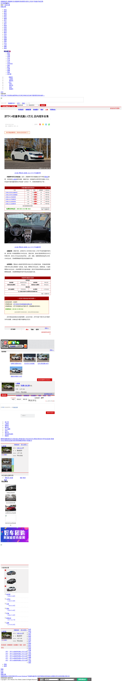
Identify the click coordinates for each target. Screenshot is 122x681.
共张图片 (4, 454)
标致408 (8, 618)
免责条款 (47, 676)
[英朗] (11, 589)
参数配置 (28, 109)
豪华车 (11, 80)
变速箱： (18, 392)
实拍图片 (35, 109)
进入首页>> (24, 444)
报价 (8, 65)
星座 (5, 48)
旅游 (5, 29)
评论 (29, 634)
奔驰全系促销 (11, 492)
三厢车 (11, 79)
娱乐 (5, 13)
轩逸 (7, 613)
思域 (20, 439)
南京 (26, 95)
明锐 (7, 608)
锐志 (36, 439)
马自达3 (3, 440)
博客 (5, 41)
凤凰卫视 (3, 6)
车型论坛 (53, 109)
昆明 (15, 95)
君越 (52, 439)
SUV (10, 82)
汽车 (5, 22)
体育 (5, 15)
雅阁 (2, 439)
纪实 (2, 671)
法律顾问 (53, 676)
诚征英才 (35, 676)
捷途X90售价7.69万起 (16, 377)
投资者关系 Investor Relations (18, 676)
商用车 (24, 1)
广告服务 (29, 676)
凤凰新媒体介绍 (5, 676)
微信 (8, 3)
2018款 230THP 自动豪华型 (11, 192)
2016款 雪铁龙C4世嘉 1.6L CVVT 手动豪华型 (28, 173)
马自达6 (28, 439)
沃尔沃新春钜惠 (10, 502)
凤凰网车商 (18, 1)
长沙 (18, 95)
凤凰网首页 (4, 1)
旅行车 (11, 85)
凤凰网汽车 (11, 1)
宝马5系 (33, 439)
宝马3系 (12, 439)
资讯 (5, 9)
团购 (8, 70)
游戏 (29, 661)
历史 (5, 36)
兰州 (23, 95)
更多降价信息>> (49, 394)
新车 (8, 53)
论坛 (5, 43)
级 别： (15, 450)
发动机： (15, 453)
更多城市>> (41, 95)
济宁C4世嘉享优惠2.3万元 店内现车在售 (20, 651)
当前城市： (37, 398)
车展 (31, 1)
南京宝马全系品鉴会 (10, 524)
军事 (5, 37)
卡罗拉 (44, 439)
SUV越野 (7, 429)
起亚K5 (24, 439)
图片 (8, 67)
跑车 (10, 87)
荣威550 (29, 440)
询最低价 (16, 444)
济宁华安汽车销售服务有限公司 (22, 304)
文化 (5, 34)
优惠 (8, 69)
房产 (5, 23)
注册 (8, 5)
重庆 (34, 95)
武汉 (28, 95)
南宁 (31, 95)
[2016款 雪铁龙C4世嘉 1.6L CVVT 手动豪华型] (29, 168)
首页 (29, 629)
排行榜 (9, 74)
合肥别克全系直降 (10, 513)
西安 (36, 95)
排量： (18, 389)
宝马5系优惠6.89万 (43, 363)
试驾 (8, 56)
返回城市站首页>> (46, 332)
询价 (8, 72)
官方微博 (3, 3)
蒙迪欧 (8, 439)
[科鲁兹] (11, 581)
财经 (5, 11)
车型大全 (10, 63)
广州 (7, 95)
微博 (5, 666)
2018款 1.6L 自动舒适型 (11, 201)
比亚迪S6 (10, 440)
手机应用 (40, 1)
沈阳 (10, 95)
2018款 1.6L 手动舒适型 (11, 197)
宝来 (7, 604)
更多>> (47, 328)
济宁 (18, 103)
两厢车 (11, 77)
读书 (5, 30)
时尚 (5, 16)
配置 (5, 480)
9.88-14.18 (20, 448)
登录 (6, 5)
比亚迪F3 (48, 439)
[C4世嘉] (8, 387)
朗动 (6, 440)
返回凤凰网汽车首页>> (44, 379)
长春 (12, 95)
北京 (2, 92)
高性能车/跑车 (9, 434)
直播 (2, 672)
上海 (4, 95)
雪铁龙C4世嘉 (9, 477)
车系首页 (20, 109)
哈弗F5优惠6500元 (16, 363)
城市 (29, 662)
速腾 (7, 623)
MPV (10, 83)
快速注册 (15, 407)
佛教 (5, 46)
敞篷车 (11, 89)
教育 (5, 32)
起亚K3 (17, 439)
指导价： (15, 448)
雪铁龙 (46, 176)
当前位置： (4, 103)
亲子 (5, 20)
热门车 (7, 422)
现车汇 (28, 1)
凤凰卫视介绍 (66, 676)
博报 (5, 664)
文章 (46, 109)
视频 (5, 39)
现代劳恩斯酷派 (18, 440)
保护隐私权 (41, 676)
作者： (6, 346)
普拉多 (40, 439)
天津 (20, 95)
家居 (5, 25)
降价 (23, 103)
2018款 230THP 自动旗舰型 (11, 194)
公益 (5, 44)
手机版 (35, 1)
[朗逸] (11, 573)
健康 (5, 18)
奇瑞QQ (25, 440)
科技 (5, 27)
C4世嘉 (12, 107)
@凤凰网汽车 (13, 346)
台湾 (29, 633)
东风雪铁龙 (6, 107)
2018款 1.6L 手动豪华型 (11, 199)
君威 (4, 439)
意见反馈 (58, 676)
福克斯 (8, 594)
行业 (8, 60)
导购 (8, 55)
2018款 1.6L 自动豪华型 (11, 203)
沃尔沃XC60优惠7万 (29, 364)
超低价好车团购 (114, 108)
